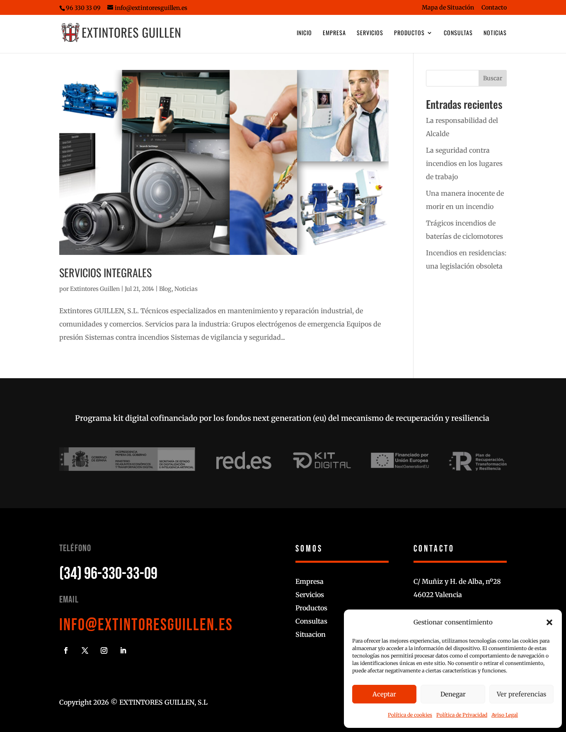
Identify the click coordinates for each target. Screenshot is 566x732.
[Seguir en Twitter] (85, 650)
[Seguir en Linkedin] (123, 650)
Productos (409, 33)
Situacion (310, 634)
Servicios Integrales (105, 272)
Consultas (458, 33)
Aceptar (384, 694)
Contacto (494, 8)
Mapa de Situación (448, 8)
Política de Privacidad (461, 715)
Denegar (453, 694)
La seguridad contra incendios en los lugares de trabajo (464, 163)
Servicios (370, 33)
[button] (549, 622)
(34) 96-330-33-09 (108, 574)
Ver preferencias (521, 694)
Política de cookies (410, 715)
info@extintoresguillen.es (146, 625)
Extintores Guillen (95, 289)
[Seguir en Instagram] (104, 650)
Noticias (495, 33)
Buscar (492, 78)
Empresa (334, 33)
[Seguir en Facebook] (66, 650)
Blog (165, 289)
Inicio (304, 33)
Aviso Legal (504, 715)
